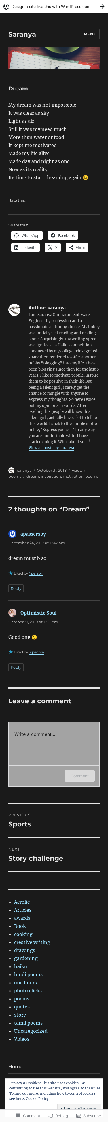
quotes (22, 1007)
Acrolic (22, 902)
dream (32, 476)
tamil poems (28, 1023)
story (20, 1015)
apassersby (33, 534)
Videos (21, 1039)
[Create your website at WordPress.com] (54, 6)
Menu (90, 34)
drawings (24, 950)
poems (14, 476)
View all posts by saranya (51, 447)
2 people (36, 652)
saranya (24, 470)
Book (20, 926)
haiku (20, 966)
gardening (26, 958)
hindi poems (28, 974)
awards (22, 918)
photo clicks (28, 990)
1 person (36, 573)
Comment (80, 775)
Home (15, 1066)
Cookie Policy (37, 1098)
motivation (73, 476)
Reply (16, 588)
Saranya (22, 34)
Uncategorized (31, 1031)
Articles (22, 910)
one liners (25, 982)
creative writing (32, 942)
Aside (77, 470)
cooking (23, 934)
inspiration (51, 476)
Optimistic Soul (38, 613)
